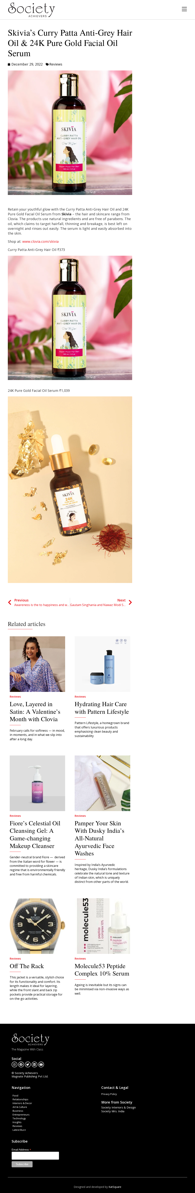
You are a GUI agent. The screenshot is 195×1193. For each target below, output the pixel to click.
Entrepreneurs (21, 1114)
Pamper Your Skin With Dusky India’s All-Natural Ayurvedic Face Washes (99, 838)
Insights (17, 1122)
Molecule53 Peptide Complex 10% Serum (102, 969)
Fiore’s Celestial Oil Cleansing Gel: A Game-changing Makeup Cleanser (35, 834)
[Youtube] (41, 1064)
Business (18, 1110)
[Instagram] (14, 1064)
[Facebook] (21, 1064)
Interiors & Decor (22, 1103)
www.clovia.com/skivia (40, 241)
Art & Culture (20, 1107)
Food (15, 1095)
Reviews (55, 64)
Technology (19, 1118)
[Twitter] (28, 1064)
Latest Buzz (19, 1130)
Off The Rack (27, 965)
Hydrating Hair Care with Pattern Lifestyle (102, 707)
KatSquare (115, 1187)
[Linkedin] (34, 1064)
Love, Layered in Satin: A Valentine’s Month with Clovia (35, 711)
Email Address (21, 1149)
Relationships (20, 1099)
